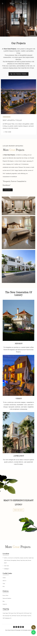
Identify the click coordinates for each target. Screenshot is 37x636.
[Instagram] (18, 627)
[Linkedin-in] (16, 627)
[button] (2, 105)
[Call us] (33, 627)
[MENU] (3, 3)
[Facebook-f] (14, 627)
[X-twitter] (23, 627)
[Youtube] (21, 627)
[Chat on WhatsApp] (33, 632)
